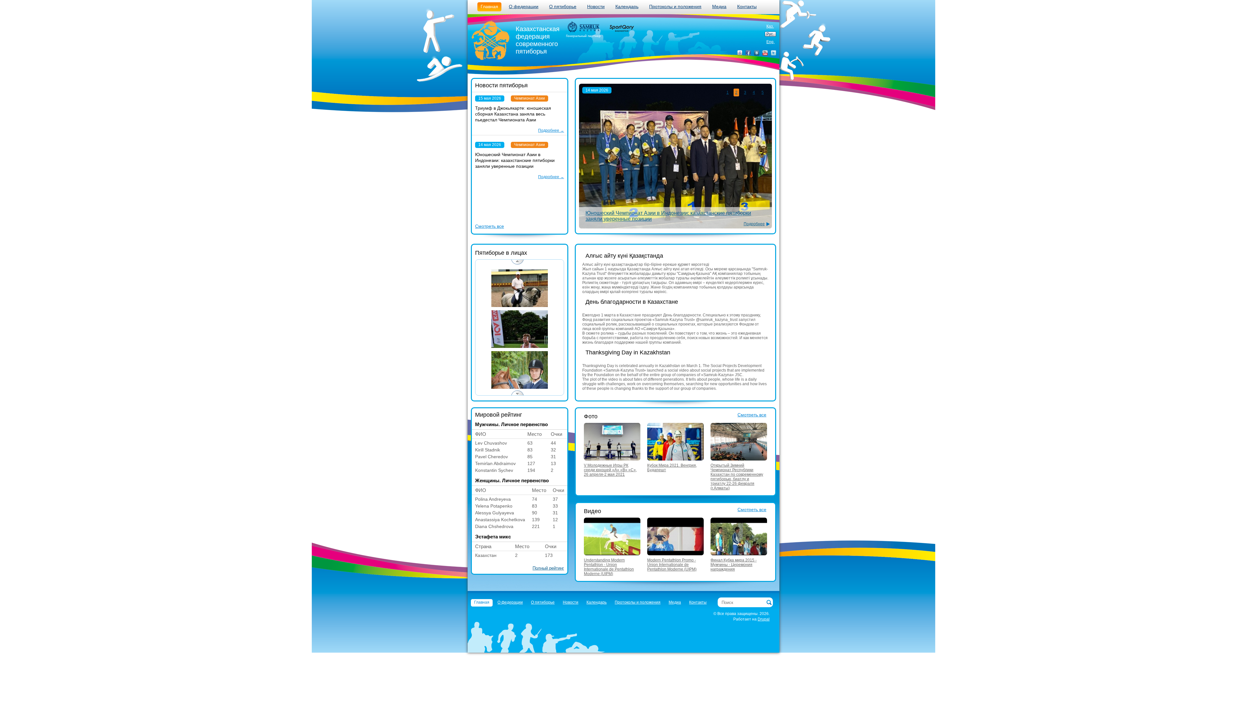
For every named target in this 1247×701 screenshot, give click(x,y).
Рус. (770, 34)
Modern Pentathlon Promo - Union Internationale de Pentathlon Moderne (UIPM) (672, 565)
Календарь (626, 6)
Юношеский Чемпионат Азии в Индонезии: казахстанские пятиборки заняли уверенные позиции (515, 160)
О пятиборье (562, 6)
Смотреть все (489, 226)
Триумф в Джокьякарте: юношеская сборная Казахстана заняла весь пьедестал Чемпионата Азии (513, 113)
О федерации (523, 6)
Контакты (747, 6)
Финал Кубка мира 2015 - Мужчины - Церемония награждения (734, 565)
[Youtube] (765, 52)
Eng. (770, 42)
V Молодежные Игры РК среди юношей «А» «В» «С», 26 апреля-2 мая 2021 (610, 470)
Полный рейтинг (548, 568)
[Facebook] (748, 52)
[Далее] (517, 392)
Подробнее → (551, 130)
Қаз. (770, 26)
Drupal (764, 619)
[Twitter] (773, 52)
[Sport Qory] (621, 28)
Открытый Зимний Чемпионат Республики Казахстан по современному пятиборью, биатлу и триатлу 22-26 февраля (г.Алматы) (737, 476)
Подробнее (754, 224)
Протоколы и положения (675, 6)
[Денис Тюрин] (519, 329)
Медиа (719, 6)
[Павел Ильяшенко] (519, 370)
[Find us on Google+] (739, 52)
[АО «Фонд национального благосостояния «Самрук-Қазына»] (583, 27)
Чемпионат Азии (529, 98)
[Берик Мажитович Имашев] (519, 288)
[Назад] (517, 262)
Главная (489, 6)
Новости (596, 6)
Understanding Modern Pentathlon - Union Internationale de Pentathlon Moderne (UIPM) (609, 567)
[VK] (756, 52)
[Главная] (491, 40)
